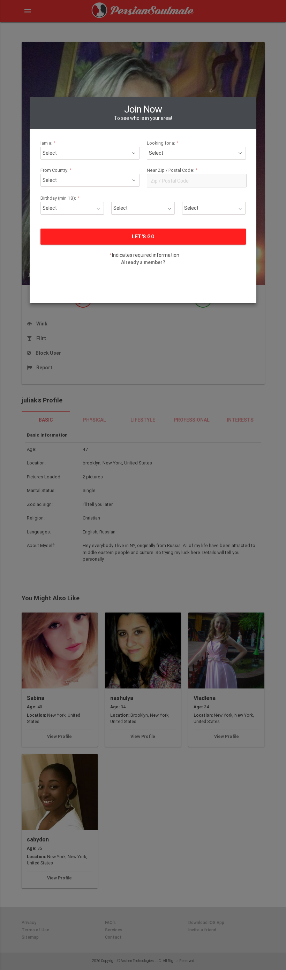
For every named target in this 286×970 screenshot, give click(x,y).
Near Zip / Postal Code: (172, 170)
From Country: (56, 170)
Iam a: (48, 143)
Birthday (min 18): (60, 198)
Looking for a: (163, 143)
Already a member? (143, 262)
